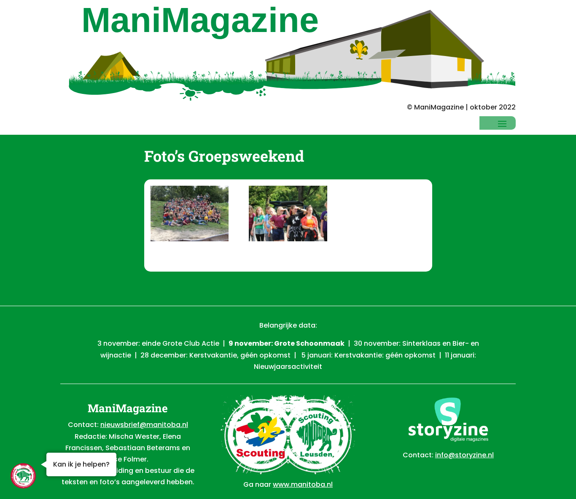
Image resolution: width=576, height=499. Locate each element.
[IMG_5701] (288, 215)
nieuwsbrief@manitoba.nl (144, 425)
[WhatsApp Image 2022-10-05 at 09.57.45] (190, 215)
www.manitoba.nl (303, 484)
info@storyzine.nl (464, 455)
